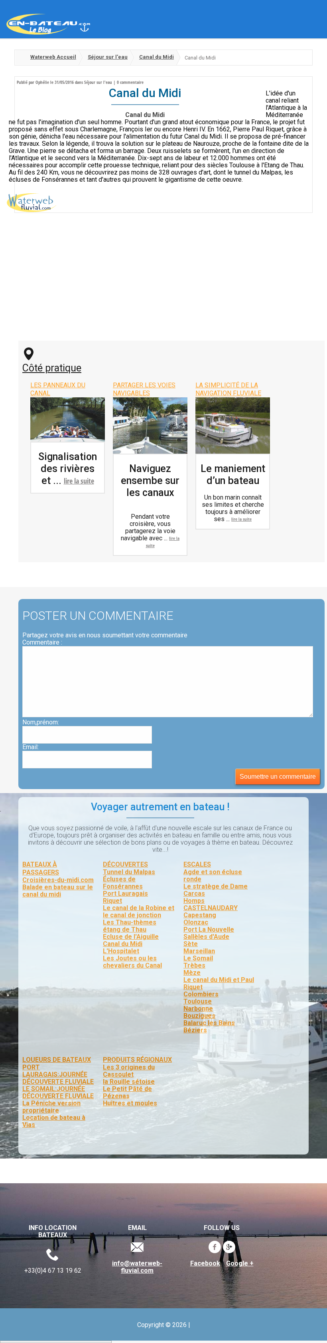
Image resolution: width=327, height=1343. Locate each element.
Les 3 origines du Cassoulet (129, 1070)
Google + (240, 1263)
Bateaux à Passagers (40, 868)
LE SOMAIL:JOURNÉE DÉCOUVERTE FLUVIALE (58, 1092)
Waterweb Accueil (53, 57)
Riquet (112, 901)
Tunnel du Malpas (129, 872)
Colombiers (201, 994)
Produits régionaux (137, 1059)
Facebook (205, 1263)
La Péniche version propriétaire (51, 1106)
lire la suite (79, 481)
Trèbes (194, 965)
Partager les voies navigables (144, 389)
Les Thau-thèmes (129, 922)
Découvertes (125, 864)
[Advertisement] (163, 281)
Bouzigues (199, 1016)
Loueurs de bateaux (56, 1059)
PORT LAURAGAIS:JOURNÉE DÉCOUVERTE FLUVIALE (58, 1074)
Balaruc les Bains (209, 1023)
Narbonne (198, 1008)
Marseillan (199, 951)
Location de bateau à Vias (53, 1121)
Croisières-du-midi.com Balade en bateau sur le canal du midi (58, 887)
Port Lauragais (125, 893)
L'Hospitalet (121, 951)
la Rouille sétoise (129, 1081)
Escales (197, 864)
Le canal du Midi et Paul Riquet (218, 983)
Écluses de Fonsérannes (123, 882)
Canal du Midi (156, 57)
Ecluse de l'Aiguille (131, 936)
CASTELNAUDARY (210, 908)
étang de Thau (124, 929)
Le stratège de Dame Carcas (215, 890)
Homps (194, 901)
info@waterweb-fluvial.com (137, 1267)
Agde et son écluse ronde (212, 875)
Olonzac (195, 922)
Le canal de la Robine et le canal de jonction (138, 911)
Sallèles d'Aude (206, 936)
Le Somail (198, 958)
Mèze (192, 972)
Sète (190, 944)
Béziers (195, 1030)
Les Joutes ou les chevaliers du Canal (132, 961)
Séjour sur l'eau (108, 57)
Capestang (199, 915)
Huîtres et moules (130, 1103)
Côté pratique (51, 368)
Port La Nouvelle (208, 929)
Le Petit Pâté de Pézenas (127, 1092)
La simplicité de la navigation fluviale (228, 389)
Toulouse (197, 1001)
